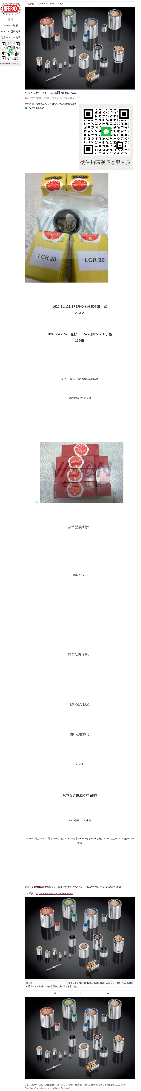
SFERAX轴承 (10, 25)
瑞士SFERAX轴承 (11, 37)
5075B (29, 983)
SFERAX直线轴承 (11, 31)
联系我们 (79, 1085)
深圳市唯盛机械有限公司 (43, 887)
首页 (10, 19)
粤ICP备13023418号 (116, 1085)
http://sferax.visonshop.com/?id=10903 (54, 893)
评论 (78, 98)
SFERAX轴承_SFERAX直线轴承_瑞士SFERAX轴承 (10, 8)
